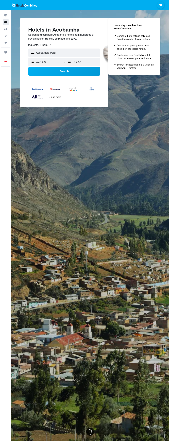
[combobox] (39, 45)
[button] (5, 5)
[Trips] (5, 52)
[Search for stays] (5, 22)
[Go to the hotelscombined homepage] (25, 5)
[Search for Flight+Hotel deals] (5, 36)
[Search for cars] (5, 29)
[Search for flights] (5, 15)
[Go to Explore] (5, 43)
